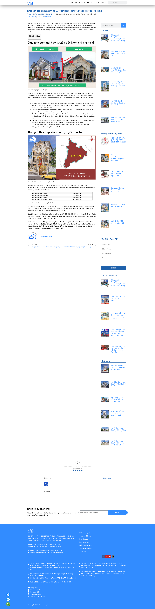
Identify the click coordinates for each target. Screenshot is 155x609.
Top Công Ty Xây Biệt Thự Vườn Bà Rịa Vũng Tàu (117, 399)
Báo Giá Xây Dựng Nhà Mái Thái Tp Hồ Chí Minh (118, 384)
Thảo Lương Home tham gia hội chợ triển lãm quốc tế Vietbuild (118, 349)
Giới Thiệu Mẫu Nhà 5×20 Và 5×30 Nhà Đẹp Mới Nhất (118, 413)
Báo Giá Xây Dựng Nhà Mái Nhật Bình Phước (118, 53)
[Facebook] (103, 556)
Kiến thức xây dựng (47, 14)
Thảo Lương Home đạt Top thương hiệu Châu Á (118, 298)
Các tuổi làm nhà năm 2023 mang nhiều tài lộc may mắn (117, 174)
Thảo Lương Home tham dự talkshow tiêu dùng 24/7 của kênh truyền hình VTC (118, 333)
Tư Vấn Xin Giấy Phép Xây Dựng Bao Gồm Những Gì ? (118, 70)
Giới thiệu (81, 2)
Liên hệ (103, 2)
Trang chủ (73, 2)
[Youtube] (106, 556)
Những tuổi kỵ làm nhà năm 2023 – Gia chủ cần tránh (118, 190)
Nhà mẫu (90, 2)
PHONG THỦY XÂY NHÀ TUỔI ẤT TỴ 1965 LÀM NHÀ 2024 (118, 140)
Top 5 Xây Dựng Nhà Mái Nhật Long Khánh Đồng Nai (118, 443)
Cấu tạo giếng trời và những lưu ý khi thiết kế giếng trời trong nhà (117, 158)
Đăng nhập (107, 478)
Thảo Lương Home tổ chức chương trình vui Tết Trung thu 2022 (118, 316)
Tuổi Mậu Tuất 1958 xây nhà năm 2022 (118, 205)
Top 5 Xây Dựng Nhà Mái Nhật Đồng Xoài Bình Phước (118, 430)
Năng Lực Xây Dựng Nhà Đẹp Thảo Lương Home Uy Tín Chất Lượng (118, 38)
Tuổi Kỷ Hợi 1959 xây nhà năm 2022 (117, 222)
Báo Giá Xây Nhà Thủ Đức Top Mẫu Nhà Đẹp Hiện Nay (118, 84)
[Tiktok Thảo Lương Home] (113, 556)
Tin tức (97, 2)
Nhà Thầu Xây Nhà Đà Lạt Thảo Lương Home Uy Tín (118, 119)
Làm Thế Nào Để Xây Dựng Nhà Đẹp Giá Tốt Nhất (118, 103)
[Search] (123, 25)
